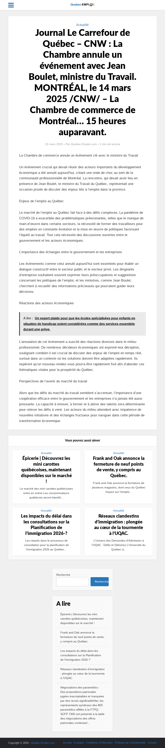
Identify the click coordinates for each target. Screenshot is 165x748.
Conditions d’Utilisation (99, 742)
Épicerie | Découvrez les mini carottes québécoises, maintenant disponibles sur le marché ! (46, 470)
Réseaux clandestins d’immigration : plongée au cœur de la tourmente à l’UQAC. (82, 674)
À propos (79, 742)
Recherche (63, 574)
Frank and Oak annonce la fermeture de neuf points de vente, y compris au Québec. (82, 637)
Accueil (67, 742)
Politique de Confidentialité (130, 742)
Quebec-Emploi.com (84, 144)
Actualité (82, 25)
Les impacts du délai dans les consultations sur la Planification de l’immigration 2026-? (80, 655)
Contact (152, 742)
